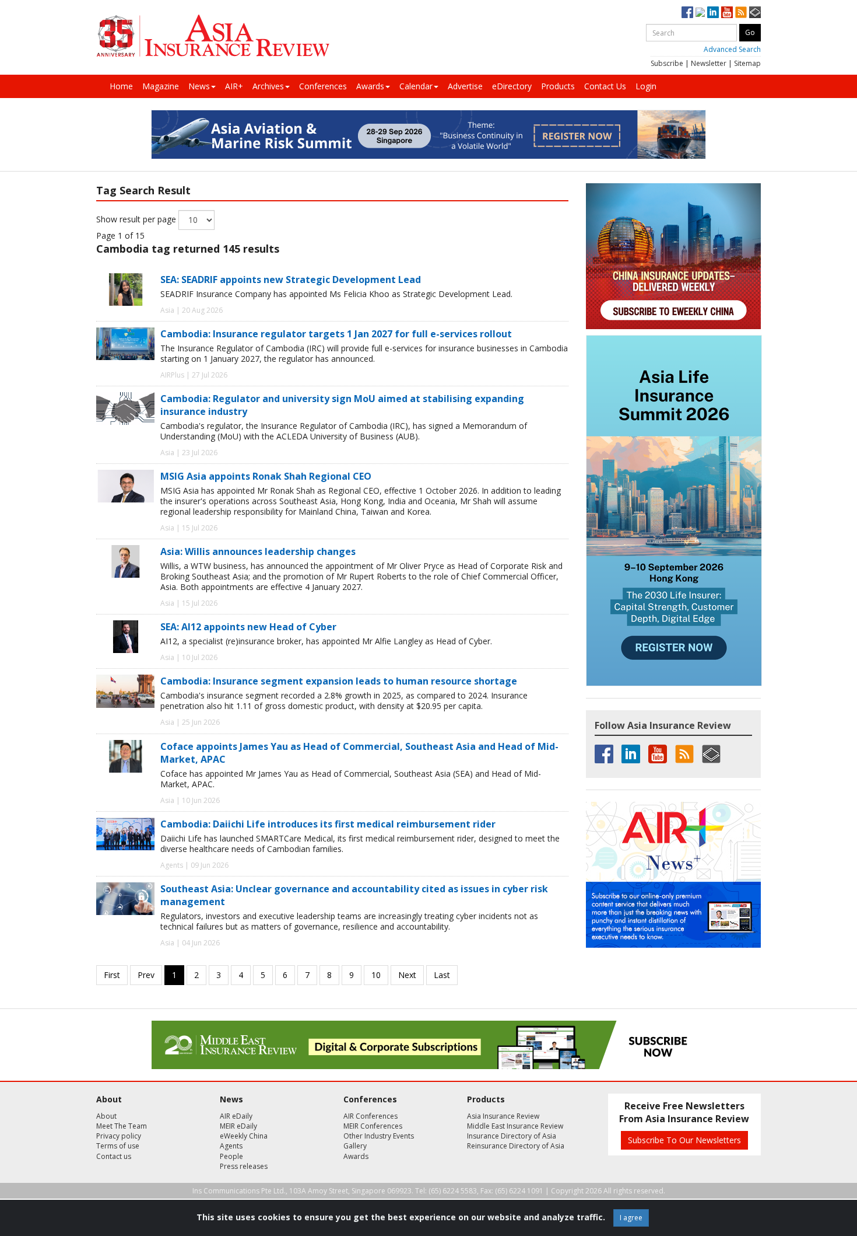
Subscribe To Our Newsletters (684, 1140)
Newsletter (708, 63)
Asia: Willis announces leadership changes (258, 551)
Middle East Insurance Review (515, 1126)
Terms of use (117, 1146)
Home (121, 86)
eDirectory (512, 86)
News (199, 86)
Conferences (323, 86)
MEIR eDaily (238, 1126)
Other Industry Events (378, 1136)
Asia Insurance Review (503, 1116)
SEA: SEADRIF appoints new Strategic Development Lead (290, 279)
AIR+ (234, 86)
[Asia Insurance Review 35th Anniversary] (212, 36)
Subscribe (667, 63)
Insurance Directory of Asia (511, 1136)
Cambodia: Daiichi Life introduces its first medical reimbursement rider (328, 824)
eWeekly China (244, 1136)
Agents (231, 1146)
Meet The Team (121, 1126)
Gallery (355, 1146)
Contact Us (605, 86)
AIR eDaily (236, 1116)
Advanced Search (732, 49)
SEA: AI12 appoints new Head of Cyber (248, 626)
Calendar (416, 86)
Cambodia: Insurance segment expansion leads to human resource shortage (338, 681)
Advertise (465, 86)
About (106, 1116)
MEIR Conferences (372, 1126)
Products (558, 86)
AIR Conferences (370, 1116)
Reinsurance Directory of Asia (515, 1146)
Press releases (244, 1166)
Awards (370, 86)
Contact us (113, 1156)
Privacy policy (118, 1136)
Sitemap (747, 63)
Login (645, 86)
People (231, 1156)
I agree (631, 1218)
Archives (268, 86)
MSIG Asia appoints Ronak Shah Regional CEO (265, 476)
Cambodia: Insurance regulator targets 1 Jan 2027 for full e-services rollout (336, 333)
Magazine (160, 86)
